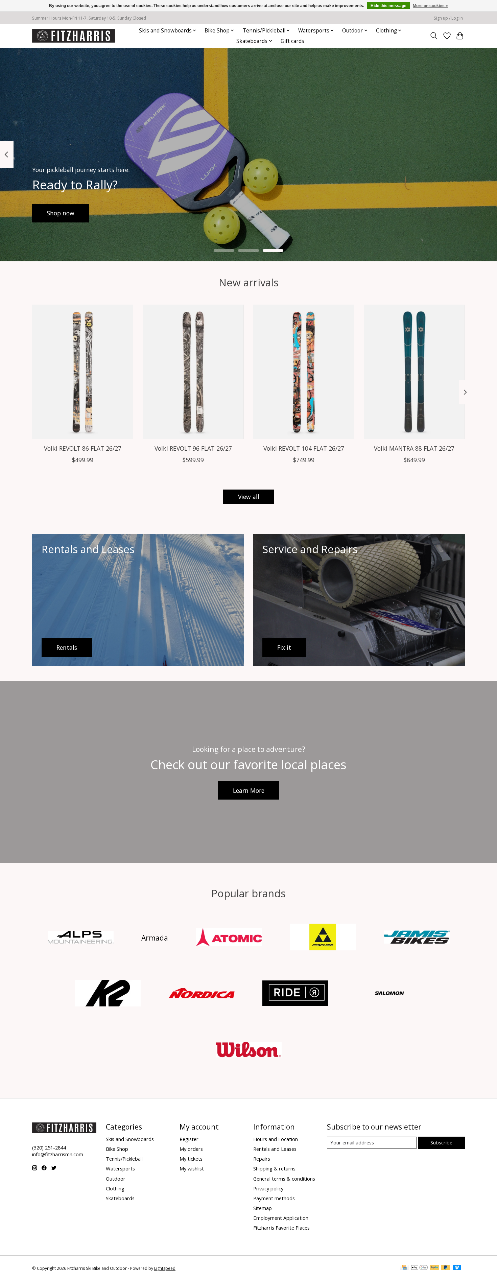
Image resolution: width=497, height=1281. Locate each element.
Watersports (120, 1168)
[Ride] (295, 994)
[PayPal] (434, 1268)
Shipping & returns (274, 1168)
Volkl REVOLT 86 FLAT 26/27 (82, 448)
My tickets (191, 1158)
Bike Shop (117, 1148)
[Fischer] (323, 937)
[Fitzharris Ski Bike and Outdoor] (73, 35)
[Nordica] (201, 994)
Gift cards (292, 41)
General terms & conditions (284, 1178)
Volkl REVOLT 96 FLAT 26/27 (193, 448)
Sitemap (262, 1208)
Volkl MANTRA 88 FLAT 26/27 (414, 448)
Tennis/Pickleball (124, 1158)
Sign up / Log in (448, 18)
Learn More (248, 790)
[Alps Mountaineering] (80, 937)
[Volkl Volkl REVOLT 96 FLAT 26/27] (193, 372)
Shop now (60, 213)
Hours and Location (275, 1139)
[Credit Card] (404, 1268)
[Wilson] (248, 1050)
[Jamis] (416, 937)
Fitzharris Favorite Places (281, 1227)
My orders (191, 1148)
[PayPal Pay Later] (445, 1268)
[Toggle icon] (434, 36)
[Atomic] (229, 937)
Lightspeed (164, 1268)
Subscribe (441, 1142)
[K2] (108, 994)
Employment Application (280, 1217)
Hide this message (388, 5)
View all (248, 497)
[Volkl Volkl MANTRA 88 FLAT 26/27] (414, 372)
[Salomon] (389, 994)
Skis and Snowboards (130, 1139)
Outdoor (115, 1178)
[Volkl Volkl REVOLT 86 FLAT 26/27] (82, 372)
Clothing (115, 1188)
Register (189, 1139)
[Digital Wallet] (419, 1268)
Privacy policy (268, 1188)
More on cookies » (430, 5)
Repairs (261, 1158)
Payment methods (274, 1198)
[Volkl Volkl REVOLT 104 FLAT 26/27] (303, 372)
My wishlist (192, 1168)
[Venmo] (457, 1268)
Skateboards (120, 1198)
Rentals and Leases (275, 1148)
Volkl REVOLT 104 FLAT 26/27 (303, 448)
